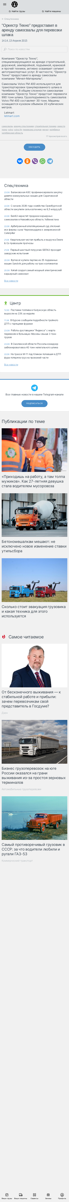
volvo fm (18, 129)
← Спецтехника (10, 19)
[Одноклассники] (27, 161)
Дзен (5, 712)
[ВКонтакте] (20, 161)
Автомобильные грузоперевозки (21, 789)
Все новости (11, 280)
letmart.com (12, 116)
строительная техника (45, 126)
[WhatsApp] (42, 161)
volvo (10, 129)
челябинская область (12, 133)
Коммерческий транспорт (17, 860)
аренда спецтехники (24, 126)
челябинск (54, 129)
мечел (45, 129)
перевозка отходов (32, 129)
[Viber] (35, 161)
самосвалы (7, 126)
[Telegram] (50, 161)
